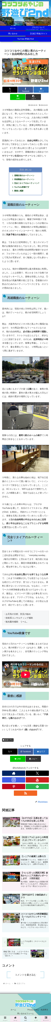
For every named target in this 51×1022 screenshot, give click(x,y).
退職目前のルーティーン (24, 175)
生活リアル (9, 740)
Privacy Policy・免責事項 (37, 1010)
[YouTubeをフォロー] (37, 780)
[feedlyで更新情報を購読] (37, 786)
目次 (22, 169)
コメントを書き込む (25, 974)
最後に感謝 (18, 191)
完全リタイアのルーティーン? (26, 183)
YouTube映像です (21, 187)
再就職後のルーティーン (24, 179)
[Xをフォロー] (37, 773)
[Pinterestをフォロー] (13, 786)
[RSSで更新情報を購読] (25, 793)
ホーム (13, 1010)
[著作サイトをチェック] (13, 773)
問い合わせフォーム (25, 1013)
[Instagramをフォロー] (13, 780)
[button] (33, 97)
